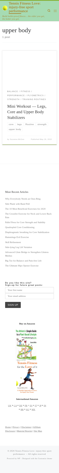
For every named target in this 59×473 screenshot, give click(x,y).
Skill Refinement (13, 242)
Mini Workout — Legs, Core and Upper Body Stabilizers (26, 112)
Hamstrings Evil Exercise (17, 237)
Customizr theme (45, 458)
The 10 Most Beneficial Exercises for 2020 (25, 208)
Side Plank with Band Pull (17, 204)
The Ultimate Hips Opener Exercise (22, 265)
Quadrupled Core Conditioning (19, 227)
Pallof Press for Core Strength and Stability (25, 222)
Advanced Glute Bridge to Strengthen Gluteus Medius (27, 254)
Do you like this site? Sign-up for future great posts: (24, 284)
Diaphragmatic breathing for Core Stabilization (27, 232)
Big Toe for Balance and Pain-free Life (23, 260)
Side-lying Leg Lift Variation (18, 247)
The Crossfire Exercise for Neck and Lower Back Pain (28, 215)
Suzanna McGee (17, 139)
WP (18, 458)
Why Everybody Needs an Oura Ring (23, 198)
